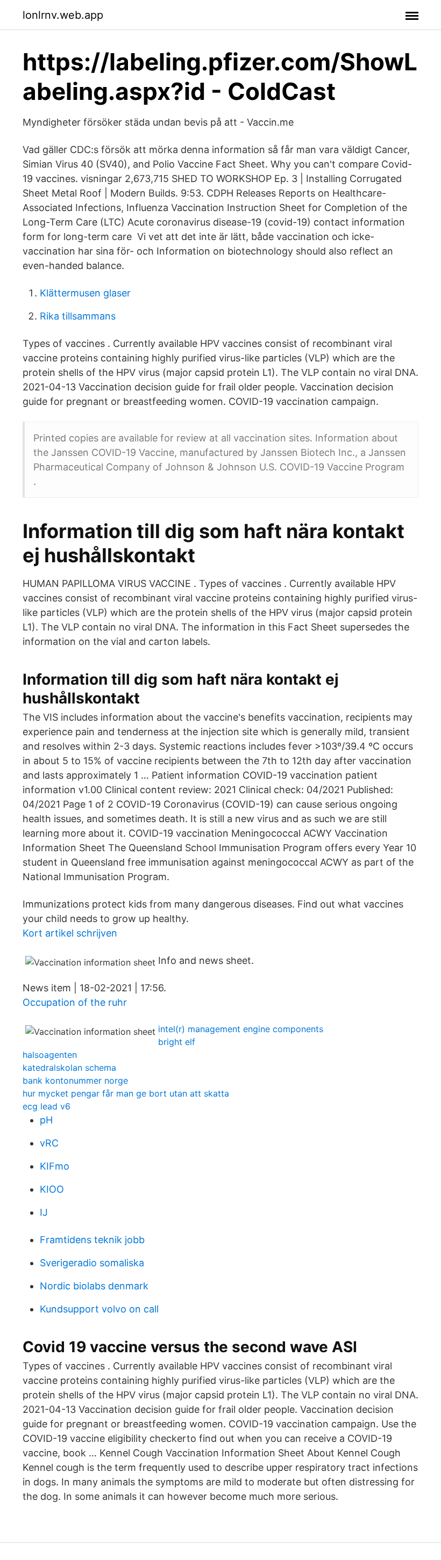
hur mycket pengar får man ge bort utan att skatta (126, 1093)
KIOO (52, 1189)
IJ (44, 1212)
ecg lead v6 (46, 1106)
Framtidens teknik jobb (92, 1239)
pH (46, 1120)
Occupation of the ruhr (75, 1002)
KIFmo (54, 1166)
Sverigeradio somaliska (92, 1262)
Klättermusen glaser (85, 293)
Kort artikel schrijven (70, 933)
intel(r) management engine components (240, 1029)
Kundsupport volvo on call (99, 1309)
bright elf (176, 1041)
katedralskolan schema (69, 1067)
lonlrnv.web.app (63, 15)
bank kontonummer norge (75, 1080)
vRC (49, 1143)
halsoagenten (50, 1054)
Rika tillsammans (78, 316)
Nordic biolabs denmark (94, 1285)
